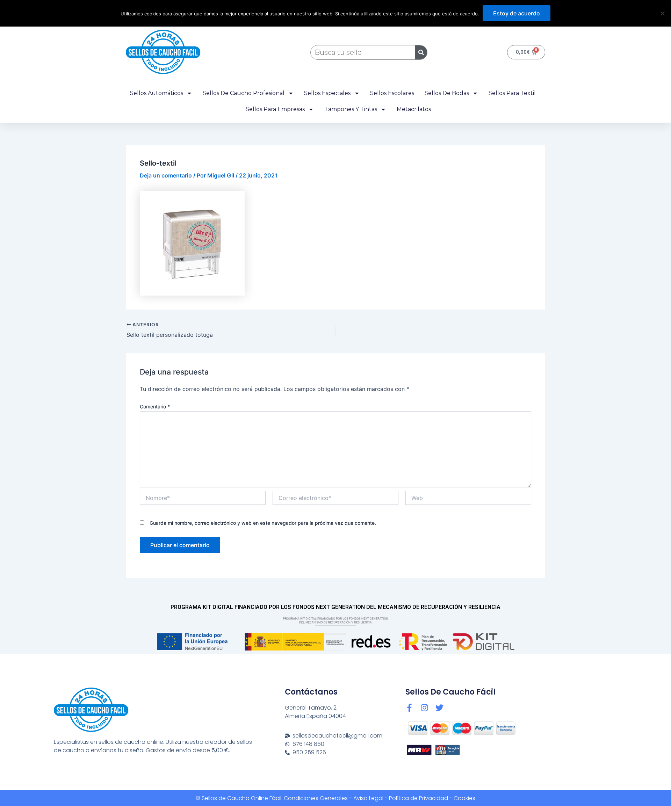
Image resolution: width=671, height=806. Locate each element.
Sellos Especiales (327, 93)
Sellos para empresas (275, 109)
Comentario (155, 406)
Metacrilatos (414, 109)
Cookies (464, 798)
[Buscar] (421, 52)
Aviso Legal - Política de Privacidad (400, 798)
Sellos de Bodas (447, 93)
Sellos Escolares (392, 93)
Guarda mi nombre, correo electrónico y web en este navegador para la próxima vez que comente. (263, 523)
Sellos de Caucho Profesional (243, 93)
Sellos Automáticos (156, 93)
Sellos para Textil (512, 93)
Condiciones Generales (316, 798)
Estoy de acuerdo (516, 13)
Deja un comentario (166, 175)
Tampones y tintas (350, 109)
